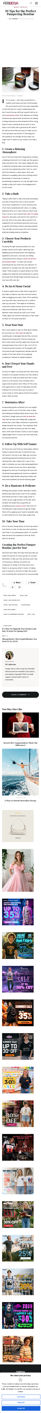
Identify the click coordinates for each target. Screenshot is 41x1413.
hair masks (25, 605)
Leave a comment (19, 695)
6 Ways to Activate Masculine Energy (20, 801)
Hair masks (19, 333)
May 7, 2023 (20, 740)
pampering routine (13, 115)
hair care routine (11, 605)
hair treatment (10, 609)
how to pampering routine (14, 614)
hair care (23, 595)
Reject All (21, 1403)
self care (31, 614)
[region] (20, 1393)
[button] (37, 3)
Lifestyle (23, 7)
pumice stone (21, 506)
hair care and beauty (12, 600)
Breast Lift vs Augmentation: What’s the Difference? (20, 744)
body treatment (10, 595)
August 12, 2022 (20, 798)
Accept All (21, 1408)
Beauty (16, 7)
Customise (21, 1397)
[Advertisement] (20, 42)
